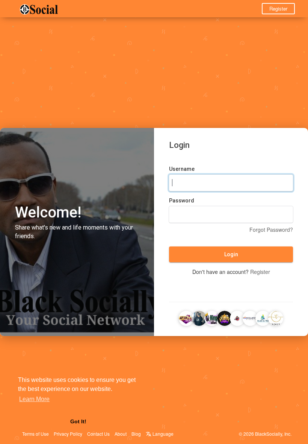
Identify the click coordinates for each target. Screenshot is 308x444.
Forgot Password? (271, 229)
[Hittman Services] (237, 317)
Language (162, 433)
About (121, 433)
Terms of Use (35, 433)
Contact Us (98, 433)
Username (182, 169)
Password (181, 201)
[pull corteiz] (199, 317)
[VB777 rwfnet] (224, 317)
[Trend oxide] (275, 317)
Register (278, 8)
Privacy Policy (68, 433)
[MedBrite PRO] (262, 317)
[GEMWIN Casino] (186, 317)
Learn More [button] (34, 399)
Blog (136, 433)
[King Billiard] (211, 317)
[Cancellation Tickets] (250, 317)
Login (231, 254)
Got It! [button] (78, 421)
